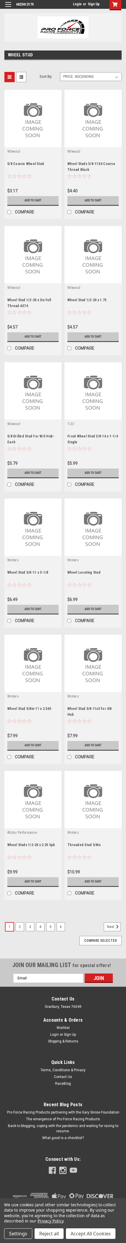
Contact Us (63, 1077)
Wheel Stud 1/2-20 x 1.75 (86, 300)
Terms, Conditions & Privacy (63, 1070)
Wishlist (63, 1028)
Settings (18, 1233)
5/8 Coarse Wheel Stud (25, 164)
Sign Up (94, 4)
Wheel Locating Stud (84, 572)
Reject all (49, 1233)
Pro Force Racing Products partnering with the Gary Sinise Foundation (63, 1112)
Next (111, 927)
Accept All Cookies (91, 1233)
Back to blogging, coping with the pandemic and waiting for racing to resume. (63, 1128)
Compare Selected (100, 941)
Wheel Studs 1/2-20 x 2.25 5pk (31, 845)
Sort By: (46, 76)
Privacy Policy (50, 1221)
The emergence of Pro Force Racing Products (63, 1119)
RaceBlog (63, 1084)
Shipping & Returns (63, 1041)
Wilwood (13, 151)
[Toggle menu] (8, 8)
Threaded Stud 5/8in (84, 845)
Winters (13, 560)
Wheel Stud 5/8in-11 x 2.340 (29, 709)
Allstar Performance (22, 833)
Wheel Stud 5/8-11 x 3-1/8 (27, 572)
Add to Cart (33, 200)
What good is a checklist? (63, 1138)
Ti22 (70, 424)
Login (77, 4)
